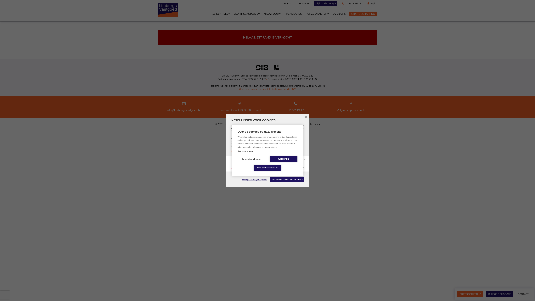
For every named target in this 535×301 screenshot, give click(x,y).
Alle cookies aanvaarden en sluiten (287, 179)
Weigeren (283, 159)
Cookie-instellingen (251, 159)
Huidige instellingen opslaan (254, 179)
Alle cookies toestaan (267, 168)
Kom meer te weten (245, 151)
